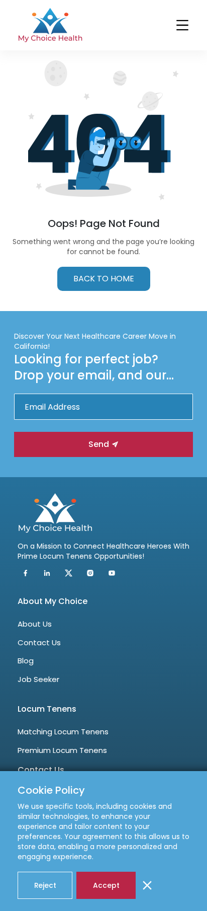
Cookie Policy (51, 790)
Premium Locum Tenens (62, 750)
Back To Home (103, 278)
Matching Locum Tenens (63, 731)
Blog (26, 660)
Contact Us (39, 642)
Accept (106, 885)
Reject (45, 885)
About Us (35, 624)
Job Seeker (38, 679)
